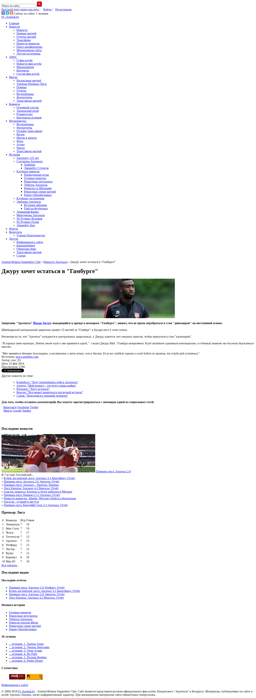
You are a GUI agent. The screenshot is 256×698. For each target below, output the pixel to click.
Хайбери (29, 164)
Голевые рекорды (35, 178)
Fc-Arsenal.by (26, 691)
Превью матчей (26, 33)
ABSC (13, 57)
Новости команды (28, 43)
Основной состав (27, 107)
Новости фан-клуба (28, 63)
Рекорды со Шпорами (38, 188)
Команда (14, 104)
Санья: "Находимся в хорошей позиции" (42, 395)
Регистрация (63, 9)
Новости (14, 26)
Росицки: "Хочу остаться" (33, 389)
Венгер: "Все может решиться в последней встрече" (49, 392)
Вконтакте (10, 407)
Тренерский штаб (27, 110)
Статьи (20, 255)
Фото (19, 141)
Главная (14, 23)
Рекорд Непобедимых (38, 195)
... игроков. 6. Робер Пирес (26, 660)
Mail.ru (7, 410)
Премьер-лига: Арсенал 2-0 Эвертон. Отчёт (31, 481)
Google (17, 410)
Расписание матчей (28, 80)
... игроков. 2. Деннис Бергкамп (29, 647)
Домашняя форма (27, 211)
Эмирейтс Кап (25, 225)
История (14, 154)
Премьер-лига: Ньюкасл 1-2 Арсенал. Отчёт (32, 495)
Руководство (24, 114)
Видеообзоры (25, 94)
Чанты (20, 147)
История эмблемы (35, 205)
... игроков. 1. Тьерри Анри (26, 643)
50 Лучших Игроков (29, 218)
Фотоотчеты (24, 97)
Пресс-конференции (29, 46)
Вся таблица (9, 565)
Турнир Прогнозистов (30, 235)
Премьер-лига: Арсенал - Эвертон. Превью (31, 484)
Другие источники (28, 53)
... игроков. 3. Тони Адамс (25, 650)
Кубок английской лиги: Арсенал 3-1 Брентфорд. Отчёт (39, 478)
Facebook (23, 407)
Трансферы (23, 40)
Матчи (13, 77)
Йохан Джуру (42, 323)
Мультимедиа (17, 121)
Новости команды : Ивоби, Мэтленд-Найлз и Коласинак (40, 498)
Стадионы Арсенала (29, 161)
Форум (13, 228)
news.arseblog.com (27, 356)
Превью (21, 87)
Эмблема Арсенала (28, 201)
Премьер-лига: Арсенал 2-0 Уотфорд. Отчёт (37, 587)
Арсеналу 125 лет (27, 158)
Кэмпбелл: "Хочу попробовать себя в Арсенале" (47, 382)
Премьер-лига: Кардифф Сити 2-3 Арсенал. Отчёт (36, 505)
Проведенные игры (36, 174)
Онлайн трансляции (29, 131)
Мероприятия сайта (29, 50)
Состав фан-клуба (27, 73)
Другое (13, 238)
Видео (20, 134)
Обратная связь (26, 248)
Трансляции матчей (29, 100)
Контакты (22, 70)
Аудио (20, 144)
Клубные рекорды (28, 171)
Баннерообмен (25, 245)
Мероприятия (25, 67)
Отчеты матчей (26, 36)
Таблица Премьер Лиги (31, 83)
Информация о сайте (29, 242)
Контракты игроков (29, 117)
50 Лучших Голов (27, 222)
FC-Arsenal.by (10, 17)
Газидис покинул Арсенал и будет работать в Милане (38, 491)
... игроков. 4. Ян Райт (23, 654)
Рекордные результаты (38, 181)
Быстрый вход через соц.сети (20, 9)
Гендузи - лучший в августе (21, 501)
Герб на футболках (36, 208)
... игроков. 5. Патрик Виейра (28, 657)
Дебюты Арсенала (35, 184)
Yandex (26, 410)
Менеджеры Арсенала (30, 215)
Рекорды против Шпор (23, 622)
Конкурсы (15, 232)
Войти (47, 9)
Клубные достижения (30, 198)
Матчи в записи (26, 137)
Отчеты (21, 90)
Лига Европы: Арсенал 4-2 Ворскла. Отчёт (31, 488)
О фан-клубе (24, 60)
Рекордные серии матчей (40, 191)
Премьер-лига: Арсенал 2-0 (113, 471)
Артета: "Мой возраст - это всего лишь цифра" (46, 385)
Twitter (34, 407)
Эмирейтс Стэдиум (36, 168)
